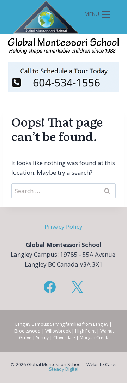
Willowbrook (58, 331)
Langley (100, 324)
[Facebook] (50, 287)
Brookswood (27, 331)
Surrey (42, 338)
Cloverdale (64, 338)
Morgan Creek (94, 338)
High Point (85, 331)
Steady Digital (63, 369)
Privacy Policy (63, 226)
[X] (77, 287)
